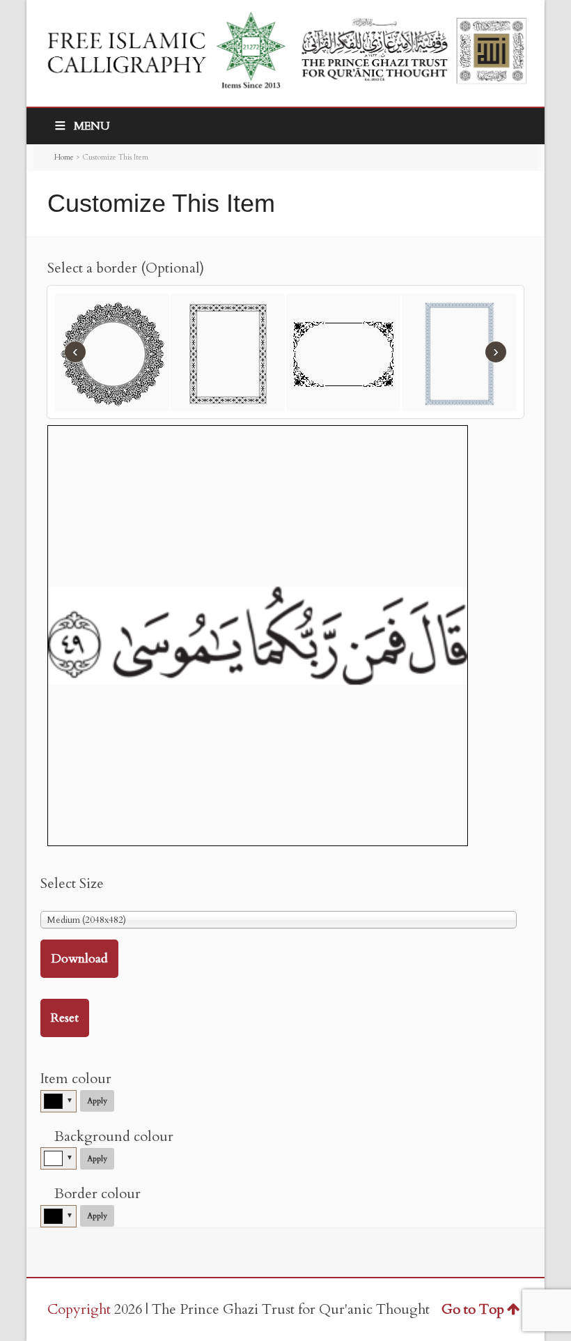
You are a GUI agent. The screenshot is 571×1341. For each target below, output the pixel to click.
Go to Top (472, 1309)
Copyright (79, 1309)
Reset (65, 1018)
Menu (92, 126)
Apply (97, 1101)
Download (79, 958)
